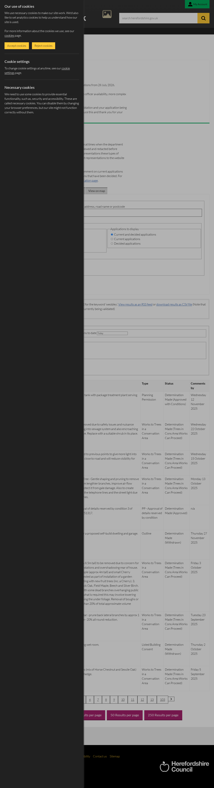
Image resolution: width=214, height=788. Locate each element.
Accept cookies (16, 45)
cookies (9, 35)
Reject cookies (43, 45)
